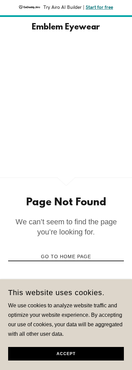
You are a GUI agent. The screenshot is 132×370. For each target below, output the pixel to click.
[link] (65, 27)
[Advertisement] (66, 108)
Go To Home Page (66, 256)
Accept (66, 353)
